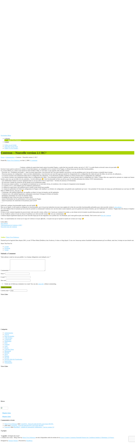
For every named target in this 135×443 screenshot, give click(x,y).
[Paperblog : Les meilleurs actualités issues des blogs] (129, 409)
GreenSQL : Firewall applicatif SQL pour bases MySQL (37, 424)
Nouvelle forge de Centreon (9, 227)
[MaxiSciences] (4, 411)
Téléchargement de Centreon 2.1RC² (11, 225)
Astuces (6, 334)
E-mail (3, 277)
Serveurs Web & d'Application (13, 359)
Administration (10, 157)
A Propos (7, 138)
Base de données (9, 336)
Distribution (7, 341)
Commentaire (5, 270)
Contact (6, 142)
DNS (5, 343)
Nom (3, 273)
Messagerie (7, 351)
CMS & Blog (8, 338)
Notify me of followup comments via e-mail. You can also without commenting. (30, 284)
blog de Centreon (106, 215)
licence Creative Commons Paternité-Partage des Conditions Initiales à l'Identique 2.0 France (87, 437)
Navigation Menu (6, 135)
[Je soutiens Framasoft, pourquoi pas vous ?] (67, 326)
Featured (6, 344)
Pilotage (6, 356)
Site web (3, 280)
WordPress (29, 440)
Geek (6, 346)
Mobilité (6, 353)
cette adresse (117, 207)
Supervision (7, 361)
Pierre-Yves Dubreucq (14, 140)
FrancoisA (7, 427)
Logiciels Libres (9, 349)
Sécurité (6, 357)
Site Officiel (4, 223)
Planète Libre (6, 413)
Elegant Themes (13, 440)
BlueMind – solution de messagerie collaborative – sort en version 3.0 (34, 427)
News (6, 354)
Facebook (7, 248)
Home (2, 157)
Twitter (6, 250)
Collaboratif (7, 339)
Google (6, 246)
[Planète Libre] (130, 411)
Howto (6, 348)
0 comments (33, 160)
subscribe (41, 284)
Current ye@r (5, 290)
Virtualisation (8, 362)
